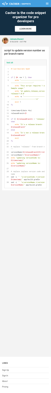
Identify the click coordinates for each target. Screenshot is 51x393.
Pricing (5, 386)
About (5, 381)
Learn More (25, 29)
